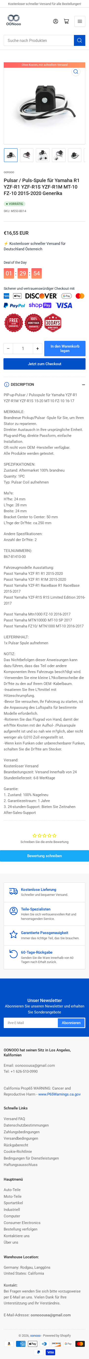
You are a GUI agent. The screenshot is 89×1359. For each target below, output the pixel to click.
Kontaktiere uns (17, 1236)
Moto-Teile (13, 1196)
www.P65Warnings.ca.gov (59, 1094)
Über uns (11, 1242)
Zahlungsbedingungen (22, 1132)
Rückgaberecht (16, 1145)
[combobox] (44, 40)
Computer (12, 1216)
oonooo (9, 172)
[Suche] (79, 40)
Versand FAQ (14, 1119)
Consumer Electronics (22, 1223)
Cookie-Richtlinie (18, 1151)
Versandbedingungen (21, 1138)
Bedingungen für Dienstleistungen (31, 1158)
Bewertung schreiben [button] (44, 856)
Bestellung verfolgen (20, 1229)
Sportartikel (13, 1203)
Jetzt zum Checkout (44, 364)
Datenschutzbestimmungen (26, 1125)
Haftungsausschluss (21, 1165)
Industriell (12, 1209)
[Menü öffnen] (79, 21)
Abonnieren (71, 1023)
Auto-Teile (12, 1190)
